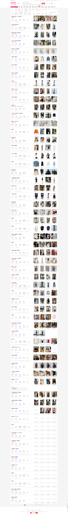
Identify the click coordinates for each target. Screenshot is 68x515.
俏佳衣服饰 (13, 363)
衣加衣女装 (13, 298)
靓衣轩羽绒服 (13, 169)
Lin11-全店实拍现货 (14, 153)
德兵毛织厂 (13, 105)
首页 (35, 0)
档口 (25, 2)
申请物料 (52, 3)
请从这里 (13, 0)
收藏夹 (40, 0)
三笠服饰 (12, 290)
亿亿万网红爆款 (13, 177)
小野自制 (12, 274)
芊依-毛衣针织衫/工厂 (14, 388)
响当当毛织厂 (13, 416)
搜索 (43, 3)
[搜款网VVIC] (13, 3)
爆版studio (13, 121)
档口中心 (43, 0)
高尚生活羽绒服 (13, 440)
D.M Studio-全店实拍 (14, 40)
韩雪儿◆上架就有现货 (14, 234)
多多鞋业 (12, 424)
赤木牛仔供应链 (13, 282)
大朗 (29, 10)
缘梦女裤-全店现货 (14, 32)
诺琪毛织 (12, 129)
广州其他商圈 (26, 10)
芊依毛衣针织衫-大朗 (14, 347)
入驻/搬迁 (50, 3)
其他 (34, 10)
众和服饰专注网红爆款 (14, 400)
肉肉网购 (12, 145)
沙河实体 (20, 10)
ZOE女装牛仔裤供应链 (14, 24)
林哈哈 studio (13, 48)
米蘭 (12, 266)
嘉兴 (39, 10)
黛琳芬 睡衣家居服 (14, 250)
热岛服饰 (12, 226)
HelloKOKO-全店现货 (14, 113)
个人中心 (38, 0)
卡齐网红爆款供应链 (14, 392)
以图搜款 (28, 2)
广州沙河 (16, 10)
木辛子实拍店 (13, 371)
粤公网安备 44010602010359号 (36, 511)
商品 (23, 2)
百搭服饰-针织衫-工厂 (14, 16)
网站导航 (52, 0)
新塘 (22, 10)
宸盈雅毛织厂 (13, 379)
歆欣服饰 (12, 242)
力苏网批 (12, 355)
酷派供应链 (13, 408)
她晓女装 (12, 161)
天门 (42, 10)
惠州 (37, 10)
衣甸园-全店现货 (13, 258)
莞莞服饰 (12, 497)
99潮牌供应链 (13, 448)
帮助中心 (49, 0)
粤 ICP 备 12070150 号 (29, 511)
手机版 (47, 0)
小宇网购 (12, 97)
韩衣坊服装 (13, 137)
